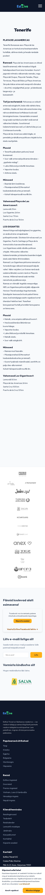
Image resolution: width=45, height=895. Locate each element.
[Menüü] (40, 6)
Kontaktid (7, 839)
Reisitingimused (9, 814)
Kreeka (6, 750)
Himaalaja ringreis (10, 796)
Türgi (5, 746)
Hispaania (7, 766)
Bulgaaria (7, 758)
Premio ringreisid (10, 788)
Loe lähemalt (24, 884)
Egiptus (6, 754)
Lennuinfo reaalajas (11, 826)
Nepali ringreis (9, 800)
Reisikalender (9, 822)
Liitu (36, 655)
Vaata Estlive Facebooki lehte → (22, 629)
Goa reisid (7, 784)
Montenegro (8, 762)
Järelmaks (7, 830)
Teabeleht (7, 818)
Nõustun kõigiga (33, 890)
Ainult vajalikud (11, 890)
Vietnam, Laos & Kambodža (15, 792)
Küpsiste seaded (22, 621)
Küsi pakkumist (9, 834)
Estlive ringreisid (10, 780)
